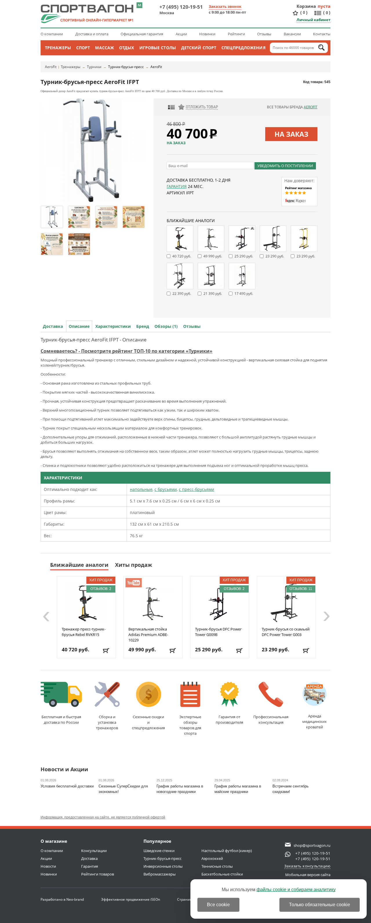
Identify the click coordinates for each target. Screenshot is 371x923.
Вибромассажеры (159, 874)
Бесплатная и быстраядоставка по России (61, 719)
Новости (48, 866)
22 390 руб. (181, 293)
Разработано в (62, 899)
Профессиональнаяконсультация (270, 719)
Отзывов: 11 (301, 589)
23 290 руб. (274, 256)
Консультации (94, 850)
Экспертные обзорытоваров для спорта (190, 725)
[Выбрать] (173, 650)
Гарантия (177, 186)
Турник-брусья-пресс (126, 66)
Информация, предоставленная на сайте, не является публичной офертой (103, 817)
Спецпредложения (243, 47)
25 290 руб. (243, 256)
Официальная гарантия (142, 33)
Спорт (83, 47)
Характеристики (113, 326)
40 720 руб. (181, 256)
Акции (181, 33)
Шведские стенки (158, 850)
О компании (52, 33)
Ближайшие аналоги (79, 564)
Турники (94, 66)
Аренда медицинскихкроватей (314, 721)
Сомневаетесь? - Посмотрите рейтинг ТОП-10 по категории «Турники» (126, 351)
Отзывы (264, 33)
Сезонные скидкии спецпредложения (148, 722)
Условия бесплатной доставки (67, 786)
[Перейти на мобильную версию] (139, 5)
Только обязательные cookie (319, 904)
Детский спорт (198, 47)
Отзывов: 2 (100, 589)
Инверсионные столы (163, 866)
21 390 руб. (212, 293)
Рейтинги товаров (97, 874)
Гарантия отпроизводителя (229, 719)
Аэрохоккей (212, 858)
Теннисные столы (217, 866)
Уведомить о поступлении (285, 165)
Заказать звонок (225, 6)
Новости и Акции (64, 770)
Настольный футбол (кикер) (226, 850)
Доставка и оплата (91, 33)
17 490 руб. (243, 293)
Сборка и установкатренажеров (107, 722)
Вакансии (292, 33)
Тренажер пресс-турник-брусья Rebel (84, 631)
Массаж (104, 47)
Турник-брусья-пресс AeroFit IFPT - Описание (94, 339)
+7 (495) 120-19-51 (181, 6)
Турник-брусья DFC (218, 631)
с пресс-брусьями (196, 489)
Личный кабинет (313, 19)
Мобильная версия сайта (307, 874)
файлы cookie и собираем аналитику (296, 889)
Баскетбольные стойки (222, 874)
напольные (141, 489)
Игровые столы (157, 47)
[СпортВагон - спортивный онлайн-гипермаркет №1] (87, 14)
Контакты (321, 33)
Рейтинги (236, 33)
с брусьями (165, 489)
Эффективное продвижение (130, 899)
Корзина (306, 6)
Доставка (53, 326)
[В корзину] (106, 650)
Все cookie (218, 904)
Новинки (207, 33)
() (304, 12)
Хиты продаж (133, 564)
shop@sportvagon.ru (312, 845)
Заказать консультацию (307, 866)
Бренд (142, 326)
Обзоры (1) (166, 326)
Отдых (126, 47)
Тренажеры (58, 47)
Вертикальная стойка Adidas (148, 634)
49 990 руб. (212, 256)
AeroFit (51, 66)
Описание (79, 326)
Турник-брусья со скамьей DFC (286, 631)
